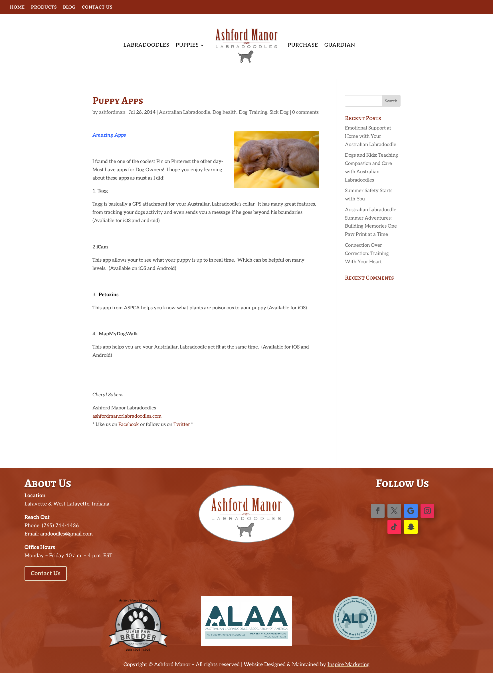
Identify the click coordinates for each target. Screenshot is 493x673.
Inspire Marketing (348, 665)
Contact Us (97, 7)
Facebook (128, 424)
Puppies (187, 45)
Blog (69, 7)
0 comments (305, 112)
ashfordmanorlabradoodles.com (126, 416)
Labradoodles (146, 45)
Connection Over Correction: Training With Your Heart (367, 253)
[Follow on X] (394, 511)
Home (17, 7)
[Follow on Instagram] (427, 511)
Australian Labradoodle (184, 112)
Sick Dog (279, 112)
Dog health (225, 112)
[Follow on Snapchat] (411, 527)
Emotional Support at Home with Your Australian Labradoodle (370, 136)
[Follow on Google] (411, 511)
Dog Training (253, 112)
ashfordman (112, 112)
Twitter (181, 424)
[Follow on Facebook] (378, 511)
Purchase (303, 45)
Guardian (339, 45)
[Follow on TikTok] (394, 527)
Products (44, 7)
